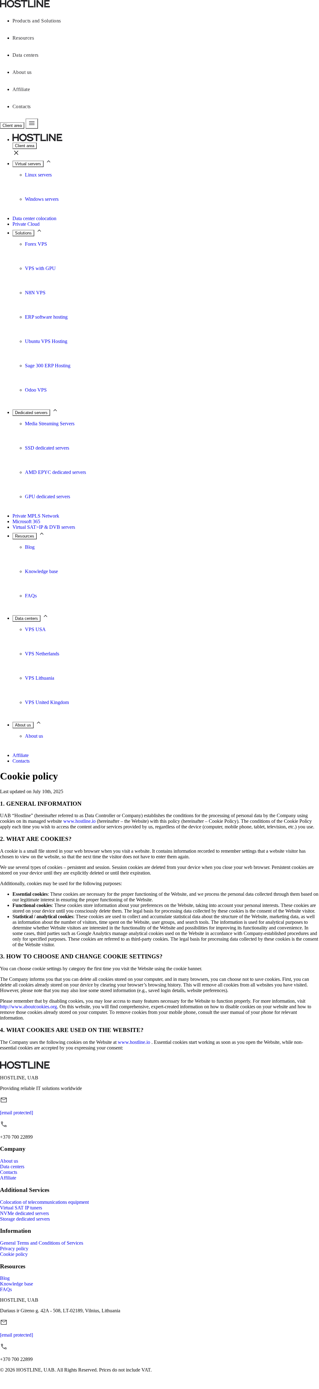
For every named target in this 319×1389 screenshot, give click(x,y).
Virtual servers (28, 164)
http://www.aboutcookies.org (28, 1006)
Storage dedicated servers (25, 1219)
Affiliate (21, 89)
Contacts (21, 106)
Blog (5, 1278)
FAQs (6, 1289)
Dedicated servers (31, 412)
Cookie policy (14, 1254)
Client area (12, 125)
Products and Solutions (36, 20)
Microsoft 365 (26, 521)
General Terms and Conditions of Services (41, 1243)
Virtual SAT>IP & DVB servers (43, 527)
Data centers (25, 55)
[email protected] (16, 1112)
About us (22, 72)
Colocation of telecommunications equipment (44, 1202)
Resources (23, 38)
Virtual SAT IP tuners (21, 1207)
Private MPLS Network (35, 515)
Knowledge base (16, 1283)
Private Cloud (26, 224)
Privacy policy (14, 1248)
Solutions (23, 233)
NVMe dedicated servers (24, 1213)
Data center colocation (34, 218)
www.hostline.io (79, 821)
